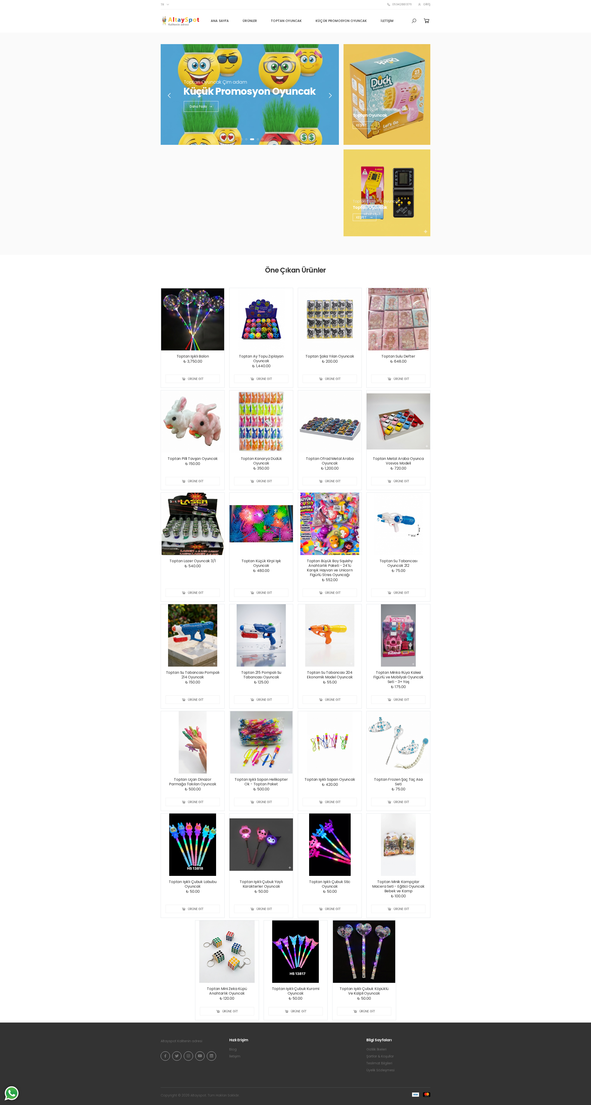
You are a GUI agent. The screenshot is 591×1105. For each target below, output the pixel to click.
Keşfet (362, 125)
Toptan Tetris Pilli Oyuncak (376, 201)
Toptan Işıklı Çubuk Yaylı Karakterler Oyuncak (261, 884)
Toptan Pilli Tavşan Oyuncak (193, 458)
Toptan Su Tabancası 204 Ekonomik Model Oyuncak (330, 675)
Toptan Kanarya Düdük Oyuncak (261, 461)
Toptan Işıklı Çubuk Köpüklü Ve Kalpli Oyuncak (364, 991)
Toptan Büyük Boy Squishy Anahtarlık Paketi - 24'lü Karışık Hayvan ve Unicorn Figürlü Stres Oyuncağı (330, 567)
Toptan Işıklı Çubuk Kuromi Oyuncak (295, 991)
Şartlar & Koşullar (380, 1056)
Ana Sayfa (220, 20)
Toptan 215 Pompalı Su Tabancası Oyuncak (261, 675)
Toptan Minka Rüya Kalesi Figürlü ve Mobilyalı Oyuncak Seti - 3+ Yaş (398, 677)
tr (162, 4)
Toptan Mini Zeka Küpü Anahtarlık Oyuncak (227, 991)
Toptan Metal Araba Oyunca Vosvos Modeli (398, 461)
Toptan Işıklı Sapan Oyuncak (330, 779)
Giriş (426, 4)
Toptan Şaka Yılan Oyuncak (329, 356)
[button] (414, 21)
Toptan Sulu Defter (398, 356)
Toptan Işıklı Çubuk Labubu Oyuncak (193, 884)
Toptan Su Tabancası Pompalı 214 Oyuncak (193, 675)
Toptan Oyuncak (286, 20)
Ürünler (250, 20)
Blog (233, 1049)
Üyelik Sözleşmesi (380, 1070)
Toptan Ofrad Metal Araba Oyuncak (329, 461)
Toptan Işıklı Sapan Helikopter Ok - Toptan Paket (261, 782)
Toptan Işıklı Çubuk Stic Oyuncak (329, 884)
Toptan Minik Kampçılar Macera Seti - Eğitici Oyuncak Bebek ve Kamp (398, 886)
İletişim (387, 20)
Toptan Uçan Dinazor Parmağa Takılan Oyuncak (192, 782)
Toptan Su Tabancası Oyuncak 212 (398, 563)
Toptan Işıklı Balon (193, 356)
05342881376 (402, 4)
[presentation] (170, 95)
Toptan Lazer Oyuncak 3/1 (192, 561)
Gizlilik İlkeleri (376, 1049)
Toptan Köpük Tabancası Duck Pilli (383, 109)
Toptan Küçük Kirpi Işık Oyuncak (261, 563)
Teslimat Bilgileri (379, 1063)
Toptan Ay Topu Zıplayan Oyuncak (261, 359)
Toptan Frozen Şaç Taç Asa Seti (398, 782)
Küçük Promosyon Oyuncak (341, 20)
